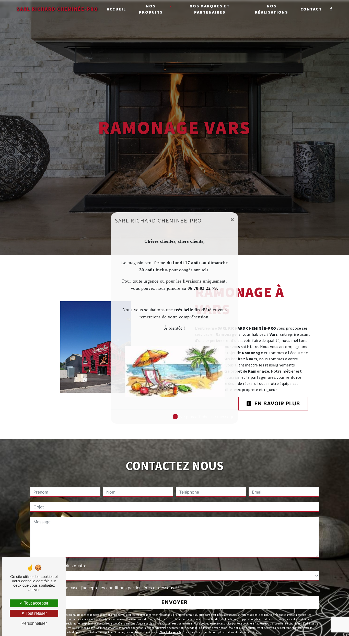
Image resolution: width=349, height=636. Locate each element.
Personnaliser (34, 623)
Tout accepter (35, 603)
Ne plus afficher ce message (206, 416)
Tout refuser (36, 613)
